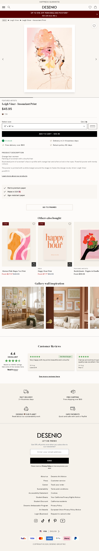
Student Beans (42, 497)
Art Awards (43, 510)
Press (46, 481)
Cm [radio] (82, 122)
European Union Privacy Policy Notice (66, 510)
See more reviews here (49, 376)
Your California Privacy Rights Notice (65, 497)
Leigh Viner (14, 20)
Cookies (54, 493)
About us (44, 476)
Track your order (57, 485)
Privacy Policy (46, 466)
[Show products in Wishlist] (90, 7)
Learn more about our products (14, 176)
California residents (59, 501)
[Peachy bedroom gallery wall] (67, 308)
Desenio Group (56, 544)
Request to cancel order (61, 514)
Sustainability (42, 489)
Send (49, 461)
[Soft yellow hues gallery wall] (23, 308)
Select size (6, 122)
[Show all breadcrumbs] (4, 20)
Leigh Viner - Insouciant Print (34, 20)
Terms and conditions (59, 489)
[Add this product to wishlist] (94, 26)
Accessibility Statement (38, 493)
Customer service (58, 481)
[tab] (16, 97)
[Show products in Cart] (95, 7)
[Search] (9, 7)
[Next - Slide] (96, 59)
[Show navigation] (3, 7)
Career (45, 485)
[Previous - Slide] (3, 59)
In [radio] (86, 122)
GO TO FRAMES (50, 207)
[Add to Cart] (34, 264)
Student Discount (41, 501)
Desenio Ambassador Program (36, 506)
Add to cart (49, 134)
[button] (92, 126)
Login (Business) (41, 514)
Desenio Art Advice (58, 476)
